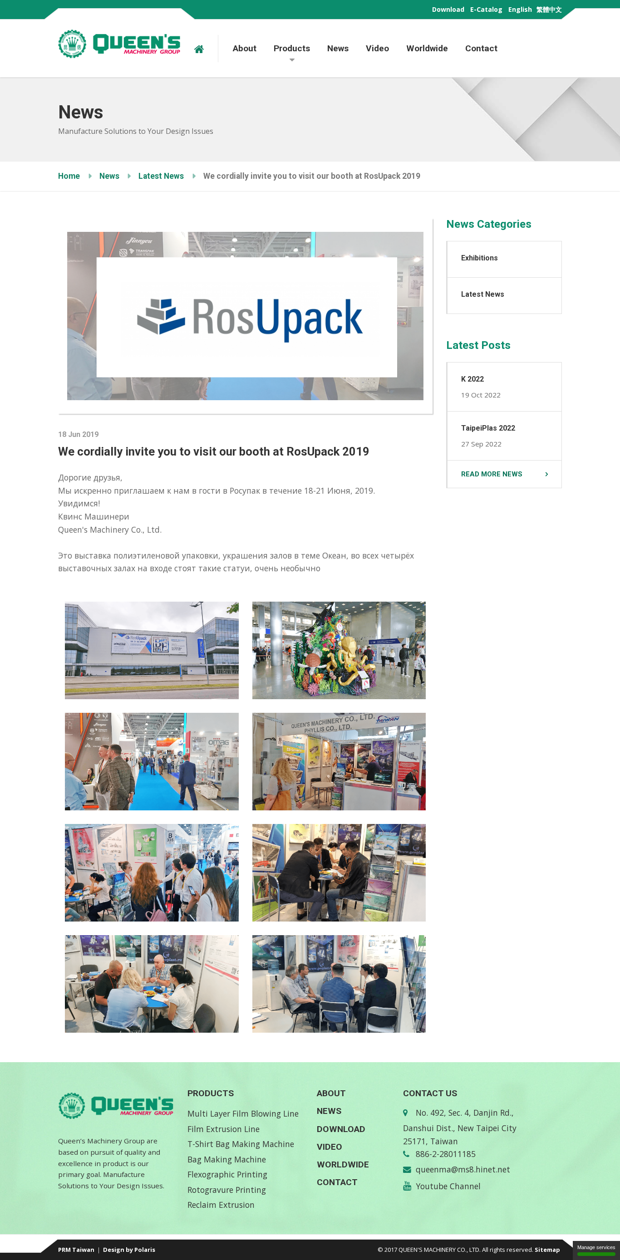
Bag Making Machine (226, 1159)
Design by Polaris (129, 1249)
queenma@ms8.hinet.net (463, 1169)
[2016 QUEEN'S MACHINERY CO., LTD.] (206, 48)
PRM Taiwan (76, 1249)
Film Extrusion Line (223, 1128)
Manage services (596, 1247)
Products (292, 48)
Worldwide (427, 48)
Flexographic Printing (227, 1174)
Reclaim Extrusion (221, 1204)
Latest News (161, 176)
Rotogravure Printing (226, 1189)
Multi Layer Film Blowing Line (243, 1113)
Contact (481, 48)
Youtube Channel (448, 1186)
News (338, 48)
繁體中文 (549, 9)
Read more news (491, 474)
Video (377, 48)
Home (69, 176)
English (520, 9)
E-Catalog (486, 9)
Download (448, 9)
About (244, 48)
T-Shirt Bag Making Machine (240, 1143)
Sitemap (547, 1249)
